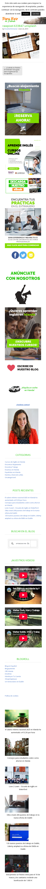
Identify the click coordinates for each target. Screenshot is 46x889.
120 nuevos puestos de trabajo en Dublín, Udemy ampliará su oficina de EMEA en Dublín (23, 846)
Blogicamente (10, 669)
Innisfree (8, 674)
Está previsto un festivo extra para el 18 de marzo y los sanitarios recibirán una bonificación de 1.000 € (23, 877)
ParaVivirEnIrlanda (11, 29)
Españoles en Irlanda (12, 472)
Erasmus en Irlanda (12, 470)
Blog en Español (11, 666)
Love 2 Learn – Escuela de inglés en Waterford (22, 508)
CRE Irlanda (9, 671)
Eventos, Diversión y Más (14, 475)
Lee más (36, 14)
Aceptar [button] (26, 14)
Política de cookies (11, 696)
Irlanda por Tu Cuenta (13, 676)
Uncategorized (10, 477)
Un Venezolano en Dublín (14, 682)
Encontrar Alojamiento (13, 464)
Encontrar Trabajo (11, 467)
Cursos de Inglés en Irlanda (15, 462)
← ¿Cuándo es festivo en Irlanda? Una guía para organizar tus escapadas (12, 71)
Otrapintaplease (11, 679)
